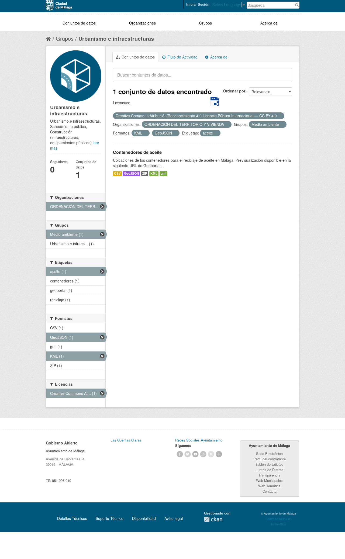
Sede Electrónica (269, 453)
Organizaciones (142, 23)
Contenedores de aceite (137, 152)
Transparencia (269, 475)
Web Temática (269, 485)
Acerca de (269, 23)
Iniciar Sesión (197, 4)
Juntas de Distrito (269, 469)
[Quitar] (280, 116)
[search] (284, 78)
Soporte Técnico (109, 518)
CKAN (213, 519)
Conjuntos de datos (79, 23)
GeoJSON (131, 173)
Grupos (205, 23)
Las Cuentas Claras (126, 440)
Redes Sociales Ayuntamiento (198, 440)
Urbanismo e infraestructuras (116, 38)
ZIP (144, 173)
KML (153, 173)
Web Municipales (269, 480)
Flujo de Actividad (182, 57)
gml (163, 173)
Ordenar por (234, 91)
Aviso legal (173, 518)
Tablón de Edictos (270, 464)
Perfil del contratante (269, 458)
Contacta (270, 491)
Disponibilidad (144, 518)
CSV (117, 173)
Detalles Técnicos (72, 518)
